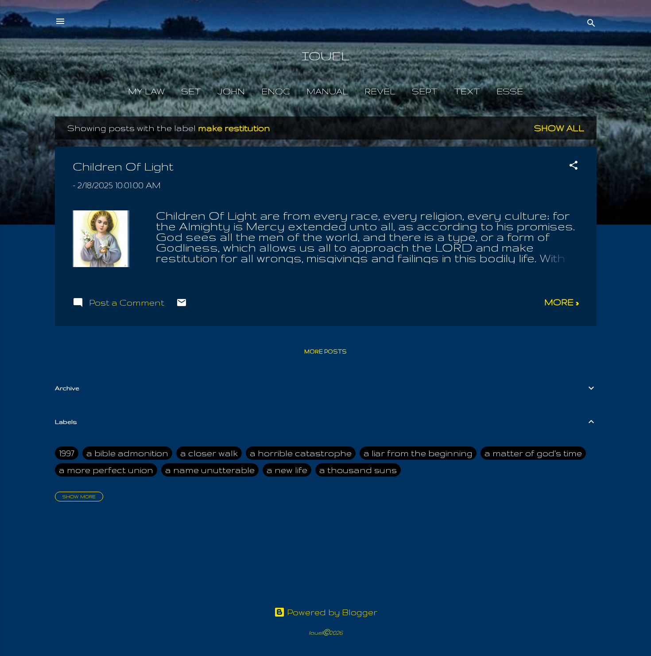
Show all (559, 128)
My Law (146, 91)
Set (191, 91)
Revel (379, 91)
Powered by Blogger (331, 612)
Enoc (275, 91)
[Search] (591, 24)
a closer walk (209, 453)
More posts (325, 351)
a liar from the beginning (418, 453)
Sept (425, 91)
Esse (509, 91)
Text (467, 91)
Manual (327, 91)
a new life (287, 470)
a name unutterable (210, 470)
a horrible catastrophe (301, 453)
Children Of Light (123, 166)
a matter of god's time (533, 453)
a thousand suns (358, 470)
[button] (573, 166)
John (231, 91)
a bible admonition (127, 453)
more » (561, 302)
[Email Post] (181, 305)
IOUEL (325, 55)
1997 (66, 453)
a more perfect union (106, 470)
